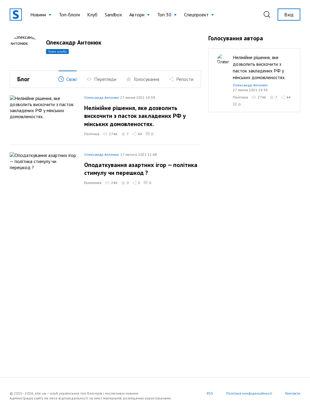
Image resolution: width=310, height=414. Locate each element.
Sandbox (113, 15)
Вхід (289, 15)
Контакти (292, 393)
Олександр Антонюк (101, 97)
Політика (91, 134)
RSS (210, 393)
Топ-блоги (69, 15)
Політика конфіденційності (249, 393)
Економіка (92, 182)
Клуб (92, 15)
